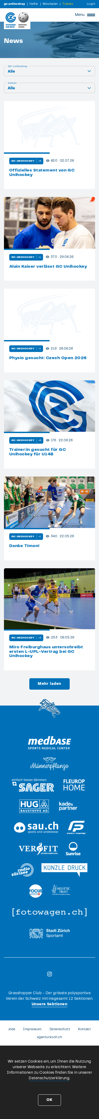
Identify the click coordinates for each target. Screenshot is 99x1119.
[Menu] (91, 14)
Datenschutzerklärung (49, 1078)
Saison (12, 83)
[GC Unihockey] (17, 20)
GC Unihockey (18, 66)
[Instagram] (49, 974)
